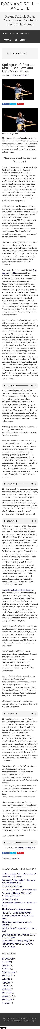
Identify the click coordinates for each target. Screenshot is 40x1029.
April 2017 (6, 989)
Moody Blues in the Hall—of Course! (17, 909)
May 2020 (6, 965)
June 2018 (6, 982)
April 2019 (6, 969)
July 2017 (6, 986)
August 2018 (7, 975)
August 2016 (7, 999)
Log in (33, 1021)
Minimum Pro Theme (26, 1018)
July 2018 (6, 979)
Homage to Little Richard (13, 886)
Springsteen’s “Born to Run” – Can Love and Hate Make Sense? (18, 68)
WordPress (25, 1021)
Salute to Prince (9, 947)
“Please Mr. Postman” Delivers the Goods (19, 889)
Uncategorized (15, 858)
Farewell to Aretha (10, 899)
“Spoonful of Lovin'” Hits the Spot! (16, 912)
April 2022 (6, 962)
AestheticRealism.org (25, 848)
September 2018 (8, 972)
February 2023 (8, 958)
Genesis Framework (12, 1021)
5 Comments (24, 75)
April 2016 (6, 1003)
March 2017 (7, 992)
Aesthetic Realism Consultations (18, 590)
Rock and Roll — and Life (20, 6)
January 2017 (7, 996)
